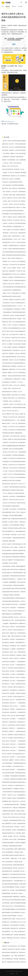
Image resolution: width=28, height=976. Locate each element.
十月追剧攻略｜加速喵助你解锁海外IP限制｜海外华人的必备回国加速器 (14, 820)
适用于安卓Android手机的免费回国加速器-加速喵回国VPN (14, 899)
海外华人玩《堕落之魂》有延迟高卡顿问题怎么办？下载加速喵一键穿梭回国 (14, 610)
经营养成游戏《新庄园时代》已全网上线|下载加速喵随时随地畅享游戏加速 (14, 150)
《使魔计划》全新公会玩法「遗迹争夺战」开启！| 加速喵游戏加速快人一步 (14, 283)
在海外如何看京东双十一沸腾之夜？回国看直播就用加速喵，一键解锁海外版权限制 (14, 807)
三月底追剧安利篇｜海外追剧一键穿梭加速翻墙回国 (13, 566)
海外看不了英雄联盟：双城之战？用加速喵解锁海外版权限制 (14, 798)
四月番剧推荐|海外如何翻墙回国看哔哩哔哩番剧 (13, 553)
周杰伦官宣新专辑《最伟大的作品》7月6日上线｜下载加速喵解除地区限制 (14, 483)
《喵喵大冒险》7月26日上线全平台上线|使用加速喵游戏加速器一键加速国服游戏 (14, 467)
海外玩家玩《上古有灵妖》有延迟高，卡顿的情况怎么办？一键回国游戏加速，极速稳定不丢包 (14, 521)
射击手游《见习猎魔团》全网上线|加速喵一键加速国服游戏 (14, 344)
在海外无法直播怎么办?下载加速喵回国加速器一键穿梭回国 (14, 572)
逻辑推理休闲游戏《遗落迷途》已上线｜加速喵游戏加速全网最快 (14, 175)
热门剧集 (20, 6)
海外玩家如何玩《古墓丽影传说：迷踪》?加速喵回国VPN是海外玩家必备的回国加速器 (14, 645)
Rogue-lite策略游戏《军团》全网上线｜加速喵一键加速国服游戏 (14, 413)
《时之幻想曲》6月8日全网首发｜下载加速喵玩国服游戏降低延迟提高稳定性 (14, 509)
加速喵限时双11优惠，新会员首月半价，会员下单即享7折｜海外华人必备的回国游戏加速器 (14, 801)
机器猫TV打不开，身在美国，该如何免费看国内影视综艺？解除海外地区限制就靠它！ (14, 890)
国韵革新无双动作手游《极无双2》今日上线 (12, 391)
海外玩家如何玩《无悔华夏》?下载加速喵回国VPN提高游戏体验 (14, 639)
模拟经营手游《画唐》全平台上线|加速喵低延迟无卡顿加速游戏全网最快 (14, 321)
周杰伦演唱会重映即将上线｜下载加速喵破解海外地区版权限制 (14, 531)
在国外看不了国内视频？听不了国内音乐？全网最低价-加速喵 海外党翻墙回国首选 (14, 949)
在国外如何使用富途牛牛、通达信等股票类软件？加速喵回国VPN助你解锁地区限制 (14, 880)
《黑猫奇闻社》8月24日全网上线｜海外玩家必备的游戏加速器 (14, 442)
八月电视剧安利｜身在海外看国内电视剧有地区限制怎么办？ (14, 461)
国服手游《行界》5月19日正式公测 (10, 166)
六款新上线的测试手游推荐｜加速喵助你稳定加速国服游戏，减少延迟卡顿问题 (14, 772)
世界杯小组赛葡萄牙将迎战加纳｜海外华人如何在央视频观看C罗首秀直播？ (14, 356)
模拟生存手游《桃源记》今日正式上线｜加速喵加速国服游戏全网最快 (14, 385)
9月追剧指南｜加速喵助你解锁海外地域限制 (12, 845)
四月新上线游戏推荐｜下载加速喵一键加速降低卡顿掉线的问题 (14, 550)
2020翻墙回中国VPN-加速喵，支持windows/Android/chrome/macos (14, 918)
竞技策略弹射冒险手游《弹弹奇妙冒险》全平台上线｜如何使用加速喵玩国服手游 (14, 350)
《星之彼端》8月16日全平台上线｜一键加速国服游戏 (14, 452)
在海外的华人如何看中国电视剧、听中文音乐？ (12, 915)
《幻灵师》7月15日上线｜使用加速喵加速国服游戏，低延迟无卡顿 (14, 474)
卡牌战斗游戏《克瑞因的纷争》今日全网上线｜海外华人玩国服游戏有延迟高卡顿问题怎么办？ (14, 271)
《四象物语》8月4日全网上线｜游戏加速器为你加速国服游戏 (14, 458)
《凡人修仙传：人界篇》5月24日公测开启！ (12, 163)
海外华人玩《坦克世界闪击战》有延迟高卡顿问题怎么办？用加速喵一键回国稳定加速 (14, 725)
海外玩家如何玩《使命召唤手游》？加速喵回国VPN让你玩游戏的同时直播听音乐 (14, 712)
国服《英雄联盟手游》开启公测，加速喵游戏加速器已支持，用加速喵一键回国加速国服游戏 (14, 823)
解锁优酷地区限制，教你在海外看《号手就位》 (12, 893)
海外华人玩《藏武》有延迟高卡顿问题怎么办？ (12, 258)
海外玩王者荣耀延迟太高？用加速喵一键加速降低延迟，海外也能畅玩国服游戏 (14, 934)
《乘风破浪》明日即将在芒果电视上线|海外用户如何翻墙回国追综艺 (14, 528)
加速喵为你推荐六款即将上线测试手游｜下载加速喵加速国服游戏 (14, 591)
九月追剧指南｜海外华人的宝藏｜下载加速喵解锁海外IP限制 (14, 839)
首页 (2, 6)
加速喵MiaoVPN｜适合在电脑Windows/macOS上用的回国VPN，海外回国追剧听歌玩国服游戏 (14, 922)
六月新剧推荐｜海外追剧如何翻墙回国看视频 (12, 515)
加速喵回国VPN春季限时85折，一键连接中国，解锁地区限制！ (14, 579)
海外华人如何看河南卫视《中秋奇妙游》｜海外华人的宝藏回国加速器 (14, 826)
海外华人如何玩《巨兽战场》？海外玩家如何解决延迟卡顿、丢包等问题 (14, 626)
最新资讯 (8, 6)
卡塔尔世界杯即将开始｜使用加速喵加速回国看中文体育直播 (14, 363)
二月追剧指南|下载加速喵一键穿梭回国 (11, 594)
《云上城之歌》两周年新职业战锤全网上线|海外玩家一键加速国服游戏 (14, 486)
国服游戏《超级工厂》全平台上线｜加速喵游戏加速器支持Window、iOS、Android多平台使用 (14, 423)
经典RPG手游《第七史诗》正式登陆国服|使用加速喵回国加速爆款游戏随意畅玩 (14, 147)
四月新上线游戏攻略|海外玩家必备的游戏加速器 (13, 210)
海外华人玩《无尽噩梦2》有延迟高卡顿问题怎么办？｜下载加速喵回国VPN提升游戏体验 (14, 737)
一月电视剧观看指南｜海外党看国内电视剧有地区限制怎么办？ (14, 312)
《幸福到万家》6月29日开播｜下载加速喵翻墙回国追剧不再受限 (14, 496)
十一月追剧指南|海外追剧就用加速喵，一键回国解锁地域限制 (14, 804)
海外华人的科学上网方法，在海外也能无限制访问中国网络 (14, 906)
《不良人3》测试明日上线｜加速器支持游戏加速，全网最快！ (14, 493)
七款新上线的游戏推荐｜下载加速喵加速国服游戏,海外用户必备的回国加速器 (14, 763)
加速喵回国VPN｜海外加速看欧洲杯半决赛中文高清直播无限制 (14, 877)
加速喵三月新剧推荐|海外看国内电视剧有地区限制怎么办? (14, 255)
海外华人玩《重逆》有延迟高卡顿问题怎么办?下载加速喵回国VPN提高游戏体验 (14, 636)
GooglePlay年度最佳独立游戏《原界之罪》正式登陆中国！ (14, 207)
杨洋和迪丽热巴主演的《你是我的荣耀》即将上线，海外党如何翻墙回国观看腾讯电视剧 (14, 871)
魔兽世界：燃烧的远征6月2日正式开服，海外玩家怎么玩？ (14, 937)
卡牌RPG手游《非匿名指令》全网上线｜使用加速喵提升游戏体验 (14, 353)
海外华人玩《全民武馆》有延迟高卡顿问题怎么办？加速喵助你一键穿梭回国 (14, 629)
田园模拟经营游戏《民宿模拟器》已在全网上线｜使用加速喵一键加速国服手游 (14, 366)
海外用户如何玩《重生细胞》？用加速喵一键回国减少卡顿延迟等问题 (14, 693)
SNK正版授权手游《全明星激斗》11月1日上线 (12, 382)
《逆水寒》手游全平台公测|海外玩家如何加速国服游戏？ (14, 140)
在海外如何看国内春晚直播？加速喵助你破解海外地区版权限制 (14, 598)
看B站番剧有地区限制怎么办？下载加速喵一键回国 (13, 833)
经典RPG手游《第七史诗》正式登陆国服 (11, 178)
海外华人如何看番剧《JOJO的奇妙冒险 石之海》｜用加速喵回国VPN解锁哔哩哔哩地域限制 (14, 766)
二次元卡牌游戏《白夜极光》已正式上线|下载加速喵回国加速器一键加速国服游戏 (14, 153)
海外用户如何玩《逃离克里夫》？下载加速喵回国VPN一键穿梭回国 (14, 661)
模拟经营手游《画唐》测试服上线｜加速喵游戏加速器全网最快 (14, 188)
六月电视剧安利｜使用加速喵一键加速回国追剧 (12, 156)
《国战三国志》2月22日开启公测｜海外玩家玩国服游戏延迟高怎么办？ (14, 264)
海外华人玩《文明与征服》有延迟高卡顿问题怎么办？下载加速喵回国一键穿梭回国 (14, 667)
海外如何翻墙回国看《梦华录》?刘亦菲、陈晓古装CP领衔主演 (14, 512)
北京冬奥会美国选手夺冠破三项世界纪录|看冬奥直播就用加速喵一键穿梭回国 (14, 588)
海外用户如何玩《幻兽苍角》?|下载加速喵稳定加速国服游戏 (14, 671)
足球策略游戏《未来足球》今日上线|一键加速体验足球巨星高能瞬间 (14, 359)
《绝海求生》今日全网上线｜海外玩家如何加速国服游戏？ (14, 223)
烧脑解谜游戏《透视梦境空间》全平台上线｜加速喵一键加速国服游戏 (14, 369)
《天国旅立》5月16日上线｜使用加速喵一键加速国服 (14, 172)
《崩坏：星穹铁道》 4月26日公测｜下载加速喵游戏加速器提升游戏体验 (14, 191)
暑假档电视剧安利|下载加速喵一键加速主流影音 (13, 490)
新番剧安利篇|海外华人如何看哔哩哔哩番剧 (12, 614)
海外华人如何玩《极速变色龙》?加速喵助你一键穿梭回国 (14, 655)
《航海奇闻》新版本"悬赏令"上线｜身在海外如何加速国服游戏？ (14, 398)
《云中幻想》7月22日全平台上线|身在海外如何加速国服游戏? (14, 471)
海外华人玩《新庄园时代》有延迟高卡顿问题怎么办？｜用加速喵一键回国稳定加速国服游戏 (14, 734)
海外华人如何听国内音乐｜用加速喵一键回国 (12, 861)
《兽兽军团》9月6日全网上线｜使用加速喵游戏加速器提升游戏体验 (14, 429)
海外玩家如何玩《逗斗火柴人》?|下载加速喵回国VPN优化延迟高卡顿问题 (14, 680)
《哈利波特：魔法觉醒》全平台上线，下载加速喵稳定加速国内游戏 (14, 836)
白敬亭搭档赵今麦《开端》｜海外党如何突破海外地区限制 (14, 620)
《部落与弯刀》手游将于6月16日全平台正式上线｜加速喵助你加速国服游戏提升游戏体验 (14, 499)
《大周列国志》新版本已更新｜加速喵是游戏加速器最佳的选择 (14, 194)
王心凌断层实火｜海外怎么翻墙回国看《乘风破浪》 (13, 525)
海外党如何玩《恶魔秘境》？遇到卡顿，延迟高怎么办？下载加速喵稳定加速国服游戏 (14, 760)
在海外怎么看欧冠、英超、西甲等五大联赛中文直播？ (14, 814)
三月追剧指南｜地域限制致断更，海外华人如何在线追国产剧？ (14, 582)
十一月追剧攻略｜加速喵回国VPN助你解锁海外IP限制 (14, 779)
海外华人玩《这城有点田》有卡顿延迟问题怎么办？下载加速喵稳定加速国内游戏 (14, 785)
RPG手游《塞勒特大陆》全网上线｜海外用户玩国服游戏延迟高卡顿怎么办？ (14, 197)
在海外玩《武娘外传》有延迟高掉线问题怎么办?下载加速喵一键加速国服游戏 (14, 544)
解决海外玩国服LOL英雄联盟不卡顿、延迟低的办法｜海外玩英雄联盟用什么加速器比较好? (14, 928)
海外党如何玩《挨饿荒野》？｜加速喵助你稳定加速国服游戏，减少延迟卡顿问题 (14, 731)
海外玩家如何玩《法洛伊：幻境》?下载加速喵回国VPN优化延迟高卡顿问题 (14, 652)
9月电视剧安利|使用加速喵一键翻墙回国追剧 (12, 432)
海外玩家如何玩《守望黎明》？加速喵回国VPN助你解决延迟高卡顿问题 (14, 709)
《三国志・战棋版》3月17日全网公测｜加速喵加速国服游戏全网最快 (14, 229)
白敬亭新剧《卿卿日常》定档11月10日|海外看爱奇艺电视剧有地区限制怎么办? (14, 372)
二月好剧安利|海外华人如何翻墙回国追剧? (11, 290)
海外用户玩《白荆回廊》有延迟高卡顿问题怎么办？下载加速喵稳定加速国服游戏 (14, 687)
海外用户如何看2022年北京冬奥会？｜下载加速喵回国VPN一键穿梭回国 (14, 604)
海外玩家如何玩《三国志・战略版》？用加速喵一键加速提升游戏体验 (14, 547)
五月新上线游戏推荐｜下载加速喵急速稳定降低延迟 (13, 537)
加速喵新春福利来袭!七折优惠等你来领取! (11, 296)
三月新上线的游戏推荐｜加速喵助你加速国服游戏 (13, 585)
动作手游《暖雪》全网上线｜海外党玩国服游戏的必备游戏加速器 (14, 331)
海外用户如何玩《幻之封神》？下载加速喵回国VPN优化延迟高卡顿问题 (14, 664)
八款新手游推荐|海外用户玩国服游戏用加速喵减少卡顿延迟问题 (14, 791)
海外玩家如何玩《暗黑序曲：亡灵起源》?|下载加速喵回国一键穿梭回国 (14, 677)
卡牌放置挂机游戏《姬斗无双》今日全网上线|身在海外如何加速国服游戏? (14, 242)
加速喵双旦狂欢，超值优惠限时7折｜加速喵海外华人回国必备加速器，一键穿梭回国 (14, 690)
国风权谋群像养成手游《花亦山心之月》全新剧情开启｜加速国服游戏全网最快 (14, 274)
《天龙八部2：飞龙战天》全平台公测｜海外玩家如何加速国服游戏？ (14, 204)
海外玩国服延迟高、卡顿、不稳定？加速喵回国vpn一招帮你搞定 (14, 931)
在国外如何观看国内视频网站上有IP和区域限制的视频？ (14, 909)
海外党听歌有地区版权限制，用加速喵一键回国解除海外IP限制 (14, 842)
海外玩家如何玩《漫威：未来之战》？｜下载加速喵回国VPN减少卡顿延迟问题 (14, 706)
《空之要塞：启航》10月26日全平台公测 (11, 388)
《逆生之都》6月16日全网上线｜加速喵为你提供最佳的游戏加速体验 (14, 502)
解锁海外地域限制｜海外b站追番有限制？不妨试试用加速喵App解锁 (14, 912)
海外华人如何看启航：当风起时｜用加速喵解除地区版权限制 (14, 829)
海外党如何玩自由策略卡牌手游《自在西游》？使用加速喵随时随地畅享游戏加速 (14, 318)
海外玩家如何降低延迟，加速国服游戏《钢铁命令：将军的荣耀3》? (14, 788)
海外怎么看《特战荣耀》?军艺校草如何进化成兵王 (13, 560)
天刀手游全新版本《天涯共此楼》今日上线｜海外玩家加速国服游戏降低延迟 (14, 534)
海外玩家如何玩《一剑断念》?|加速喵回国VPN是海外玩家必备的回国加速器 (14, 683)
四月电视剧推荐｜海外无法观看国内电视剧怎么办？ (13, 213)
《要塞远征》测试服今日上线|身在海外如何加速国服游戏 (14, 439)
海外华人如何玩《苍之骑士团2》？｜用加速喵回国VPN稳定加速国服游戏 (14, 741)
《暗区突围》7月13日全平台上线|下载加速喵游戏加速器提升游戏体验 (14, 477)
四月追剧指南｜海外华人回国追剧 (9, 563)
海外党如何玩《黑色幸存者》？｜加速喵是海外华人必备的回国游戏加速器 (14, 728)
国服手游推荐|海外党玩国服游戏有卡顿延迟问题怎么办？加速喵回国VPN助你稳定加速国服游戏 (14, 782)
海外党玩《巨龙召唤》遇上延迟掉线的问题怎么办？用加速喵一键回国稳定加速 (14, 753)
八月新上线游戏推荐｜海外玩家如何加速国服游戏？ (13, 455)
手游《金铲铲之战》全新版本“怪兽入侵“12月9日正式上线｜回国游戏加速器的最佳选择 (14, 337)
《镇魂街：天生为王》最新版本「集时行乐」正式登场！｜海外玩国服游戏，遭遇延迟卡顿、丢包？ (14, 267)
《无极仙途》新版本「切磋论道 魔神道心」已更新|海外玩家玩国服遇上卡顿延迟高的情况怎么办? (14, 236)
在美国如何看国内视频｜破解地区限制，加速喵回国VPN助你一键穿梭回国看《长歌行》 (14, 896)
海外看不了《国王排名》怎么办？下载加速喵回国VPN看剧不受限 (14, 795)
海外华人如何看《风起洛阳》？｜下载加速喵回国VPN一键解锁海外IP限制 (14, 769)
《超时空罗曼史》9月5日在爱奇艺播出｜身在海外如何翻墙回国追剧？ (14, 436)
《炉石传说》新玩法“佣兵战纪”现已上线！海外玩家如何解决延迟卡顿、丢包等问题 (14, 817)
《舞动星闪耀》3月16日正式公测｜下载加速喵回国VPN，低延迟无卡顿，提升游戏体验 (14, 232)
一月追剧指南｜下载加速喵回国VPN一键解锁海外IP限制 (14, 623)
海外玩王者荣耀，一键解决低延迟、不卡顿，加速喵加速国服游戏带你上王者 (14, 858)
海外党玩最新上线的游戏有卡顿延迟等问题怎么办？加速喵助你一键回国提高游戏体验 (14, 855)
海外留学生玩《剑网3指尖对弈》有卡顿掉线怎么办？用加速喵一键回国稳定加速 (14, 722)
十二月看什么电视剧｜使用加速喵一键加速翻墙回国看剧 (14, 347)
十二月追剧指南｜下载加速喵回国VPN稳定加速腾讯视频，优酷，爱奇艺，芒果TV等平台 (14, 775)
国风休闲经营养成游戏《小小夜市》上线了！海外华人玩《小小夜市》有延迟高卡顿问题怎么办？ (14, 239)
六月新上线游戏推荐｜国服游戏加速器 (10, 506)
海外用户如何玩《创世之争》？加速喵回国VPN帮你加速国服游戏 (14, 699)
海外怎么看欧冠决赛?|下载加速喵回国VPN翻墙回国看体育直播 (14, 556)
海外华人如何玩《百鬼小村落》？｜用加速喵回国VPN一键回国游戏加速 (14, 744)
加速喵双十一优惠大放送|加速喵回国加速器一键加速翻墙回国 (14, 375)
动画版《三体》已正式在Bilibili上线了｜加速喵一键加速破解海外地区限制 (14, 334)
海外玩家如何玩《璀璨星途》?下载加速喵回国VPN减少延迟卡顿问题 (14, 642)
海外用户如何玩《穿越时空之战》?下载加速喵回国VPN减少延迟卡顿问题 (14, 633)
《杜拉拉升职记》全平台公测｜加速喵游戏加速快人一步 (14, 302)
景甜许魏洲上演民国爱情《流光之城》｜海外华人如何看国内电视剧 (14, 617)
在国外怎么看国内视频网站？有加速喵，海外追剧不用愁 (14, 887)
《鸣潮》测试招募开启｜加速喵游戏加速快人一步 (13, 226)
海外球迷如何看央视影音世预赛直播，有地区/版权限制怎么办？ (14, 883)
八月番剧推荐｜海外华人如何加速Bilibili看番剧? (12, 448)
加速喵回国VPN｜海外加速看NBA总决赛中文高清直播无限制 (14, 874)
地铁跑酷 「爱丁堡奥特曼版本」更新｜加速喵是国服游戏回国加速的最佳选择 (14, 159)
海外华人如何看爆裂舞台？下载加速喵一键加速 (12, 852)
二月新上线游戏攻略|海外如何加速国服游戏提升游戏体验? (14, 286)
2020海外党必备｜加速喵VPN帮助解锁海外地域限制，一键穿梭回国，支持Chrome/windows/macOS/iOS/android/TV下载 (14, 902)
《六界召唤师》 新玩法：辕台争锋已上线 (11, 401)
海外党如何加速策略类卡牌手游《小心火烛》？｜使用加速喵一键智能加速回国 (14, 305)
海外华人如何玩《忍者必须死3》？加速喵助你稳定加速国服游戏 (14, 607)
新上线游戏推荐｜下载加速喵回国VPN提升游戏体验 (13, 575)
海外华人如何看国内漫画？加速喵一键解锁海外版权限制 (14, 849)
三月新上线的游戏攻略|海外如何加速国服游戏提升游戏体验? (14, 251)
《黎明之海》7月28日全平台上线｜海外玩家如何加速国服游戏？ (14, 464)
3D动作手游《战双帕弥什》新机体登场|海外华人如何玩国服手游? (14, 277)
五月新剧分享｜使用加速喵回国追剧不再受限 (12, 182)
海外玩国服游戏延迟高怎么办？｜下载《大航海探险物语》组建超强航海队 (14, 420)
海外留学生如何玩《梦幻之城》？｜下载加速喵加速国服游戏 (14, 747)
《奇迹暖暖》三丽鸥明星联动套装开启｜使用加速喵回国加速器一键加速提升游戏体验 (14, 245)
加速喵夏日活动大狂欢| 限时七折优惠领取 (11, 480)
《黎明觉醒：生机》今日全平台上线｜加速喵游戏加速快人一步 (14, 261)
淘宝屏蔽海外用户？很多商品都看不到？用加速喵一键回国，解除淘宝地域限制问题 (14, 925)
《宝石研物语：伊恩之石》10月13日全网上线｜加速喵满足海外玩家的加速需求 (14, 404)
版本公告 (14, 6)
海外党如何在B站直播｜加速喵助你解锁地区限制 (13, 864)
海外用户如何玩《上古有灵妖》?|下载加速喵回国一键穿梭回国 (14, 674)
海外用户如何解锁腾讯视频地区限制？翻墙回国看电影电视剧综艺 (14, 445)
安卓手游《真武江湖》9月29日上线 (10, 410)
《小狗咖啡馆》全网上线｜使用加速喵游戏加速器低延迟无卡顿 (14, 280)
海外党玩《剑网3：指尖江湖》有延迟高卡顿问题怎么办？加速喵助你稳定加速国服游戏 (14, 715)
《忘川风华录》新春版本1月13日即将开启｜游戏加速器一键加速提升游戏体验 (14, 299)
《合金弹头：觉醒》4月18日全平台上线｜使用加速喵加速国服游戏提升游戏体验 (14, 201)
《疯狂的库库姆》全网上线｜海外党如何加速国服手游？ (14, 315)
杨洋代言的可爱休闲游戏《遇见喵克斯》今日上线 (13, 169)
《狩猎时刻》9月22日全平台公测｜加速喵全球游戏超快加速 (14, 417)
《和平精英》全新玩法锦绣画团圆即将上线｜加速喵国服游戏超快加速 (14, 328)
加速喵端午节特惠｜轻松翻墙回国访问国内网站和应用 (14, 518)
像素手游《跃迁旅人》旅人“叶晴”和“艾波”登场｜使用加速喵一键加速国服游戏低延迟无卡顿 (14, 340)
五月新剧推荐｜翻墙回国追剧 (8, 540)
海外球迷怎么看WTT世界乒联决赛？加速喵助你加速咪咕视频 (14, 569)
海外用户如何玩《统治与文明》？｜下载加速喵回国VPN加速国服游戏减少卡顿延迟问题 (14, 750)
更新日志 (12, 973)
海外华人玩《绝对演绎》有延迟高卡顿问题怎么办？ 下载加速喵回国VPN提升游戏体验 (14, 696)
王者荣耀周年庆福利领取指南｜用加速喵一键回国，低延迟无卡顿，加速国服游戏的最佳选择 (14, 810)
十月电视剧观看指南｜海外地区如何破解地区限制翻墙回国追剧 (14, 407)
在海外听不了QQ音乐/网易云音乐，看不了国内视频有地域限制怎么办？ (14, 946)
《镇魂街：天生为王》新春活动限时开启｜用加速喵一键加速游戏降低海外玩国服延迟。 (14, 293)
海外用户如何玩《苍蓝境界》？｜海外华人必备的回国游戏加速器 (14, 756)
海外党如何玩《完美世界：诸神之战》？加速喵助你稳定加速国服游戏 (14, 658)
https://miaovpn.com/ (9, 121)
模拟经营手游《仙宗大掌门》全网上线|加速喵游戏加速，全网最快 (14, 144)
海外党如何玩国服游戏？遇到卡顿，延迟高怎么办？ (13, 868)
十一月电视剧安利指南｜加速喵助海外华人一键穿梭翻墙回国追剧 (14, 379)
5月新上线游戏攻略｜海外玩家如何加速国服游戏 (13, 185)
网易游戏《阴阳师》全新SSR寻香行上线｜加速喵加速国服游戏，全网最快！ (14, 394)
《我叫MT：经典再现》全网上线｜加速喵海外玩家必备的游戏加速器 (14, 217)
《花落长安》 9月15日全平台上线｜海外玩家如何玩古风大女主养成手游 (14, 426)
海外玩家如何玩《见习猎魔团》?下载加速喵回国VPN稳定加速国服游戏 (14, 648)
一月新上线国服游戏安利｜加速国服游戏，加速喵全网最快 (14, 309)
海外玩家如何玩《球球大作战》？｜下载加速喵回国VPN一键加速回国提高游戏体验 (14, 702)
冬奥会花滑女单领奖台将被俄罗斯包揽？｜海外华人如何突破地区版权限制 (14, 601)
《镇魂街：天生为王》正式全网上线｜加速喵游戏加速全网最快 (14, 325)
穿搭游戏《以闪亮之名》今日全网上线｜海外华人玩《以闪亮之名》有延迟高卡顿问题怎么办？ (14, 220)
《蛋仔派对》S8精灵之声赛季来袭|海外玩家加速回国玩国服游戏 (14, 248)
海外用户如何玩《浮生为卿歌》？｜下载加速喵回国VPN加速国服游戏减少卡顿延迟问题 (14, 718)
